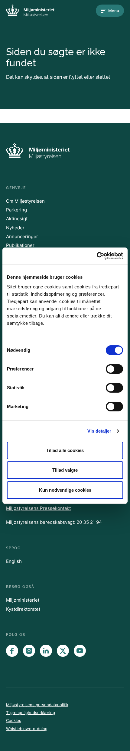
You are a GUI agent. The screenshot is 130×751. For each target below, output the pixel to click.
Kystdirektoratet (23, 609)
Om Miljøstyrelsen (25, 201)
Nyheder (15, 228)
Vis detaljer (99, 431)
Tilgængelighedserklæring (30, 712)
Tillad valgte (65, 470)
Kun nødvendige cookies (65, 490)
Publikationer (20, 245)
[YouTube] (80, 651)
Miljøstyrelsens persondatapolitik (37, 704)
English (14, 561)
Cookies (13, 720)
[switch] (114, 369)
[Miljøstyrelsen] (30, 11)
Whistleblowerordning (26, 728)
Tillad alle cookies (65, 450)
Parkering (16, 210)
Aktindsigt (17, 218)
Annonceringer (22, 236)
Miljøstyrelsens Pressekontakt (38, 508)
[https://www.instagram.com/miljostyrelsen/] (29, 651)
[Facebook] (12, 651)
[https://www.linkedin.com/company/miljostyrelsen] (46, 651)
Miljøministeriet (22, 600)
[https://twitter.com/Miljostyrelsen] (63, 651)
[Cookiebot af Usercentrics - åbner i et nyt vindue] (96, 256)
